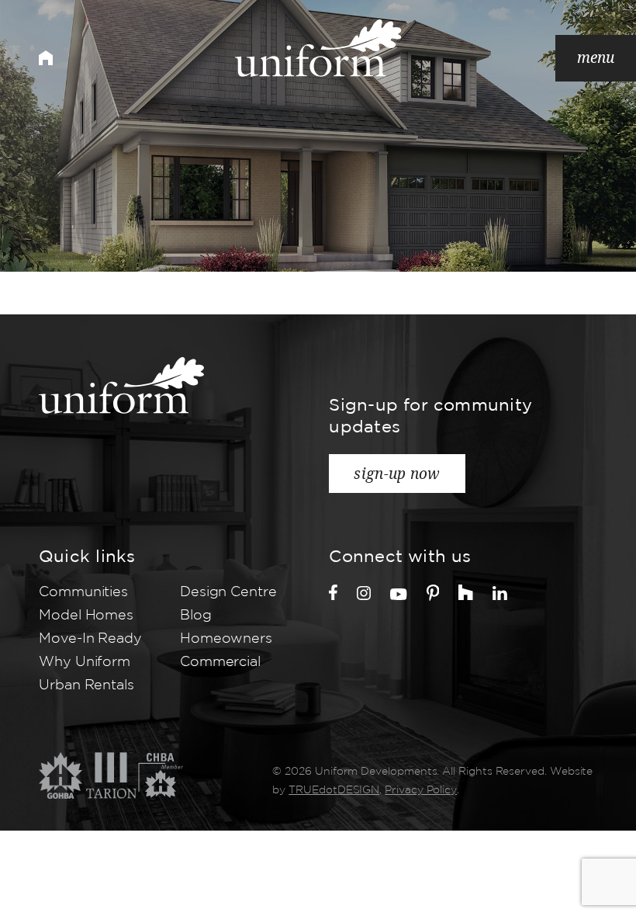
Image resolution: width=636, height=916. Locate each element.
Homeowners (226, 639)
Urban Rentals (86, 685)
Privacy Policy (421, 790)
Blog (196, 615)
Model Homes (86, 615)
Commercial (220, 662)
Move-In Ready (90, 639)
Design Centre (228, 592)
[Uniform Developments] (318, 48)
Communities (83, 592)
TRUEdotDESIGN (334, 790)
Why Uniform (84, 662)
